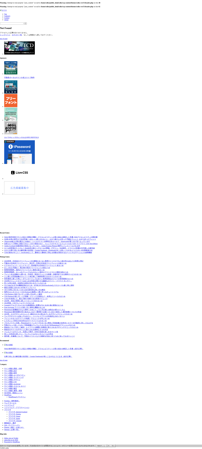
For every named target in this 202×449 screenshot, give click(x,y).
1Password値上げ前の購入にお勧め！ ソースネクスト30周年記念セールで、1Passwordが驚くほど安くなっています (47, 241)
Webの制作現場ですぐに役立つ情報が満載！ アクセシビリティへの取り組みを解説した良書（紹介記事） (43, 349)
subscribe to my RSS (11, 440)
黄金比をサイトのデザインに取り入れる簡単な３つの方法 (26, 329)
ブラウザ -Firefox (14, 414)
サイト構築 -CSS (10, 382)
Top (5, 14)
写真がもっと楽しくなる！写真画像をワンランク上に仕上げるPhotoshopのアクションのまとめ (39, 325)
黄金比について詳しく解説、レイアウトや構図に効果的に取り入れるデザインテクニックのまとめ (41, 327)
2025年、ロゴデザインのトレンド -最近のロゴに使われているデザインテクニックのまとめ (38, 314)
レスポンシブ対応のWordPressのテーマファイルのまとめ (25, 321)
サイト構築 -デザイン (12, 379)
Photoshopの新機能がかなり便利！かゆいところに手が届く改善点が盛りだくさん (34, 310)
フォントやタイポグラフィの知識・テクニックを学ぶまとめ (27, 318)
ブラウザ (7, 410)
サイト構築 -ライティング (14, 377)
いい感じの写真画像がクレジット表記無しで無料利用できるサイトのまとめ (32, 276)
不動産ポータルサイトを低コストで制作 (19, 77)
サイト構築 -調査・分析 (13, 368)
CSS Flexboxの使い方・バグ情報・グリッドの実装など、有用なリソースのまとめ (34, 296)
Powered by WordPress (12, 442)
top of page (3, 39)
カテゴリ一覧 (17, 35)
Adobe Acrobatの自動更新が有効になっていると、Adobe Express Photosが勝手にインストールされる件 (42, 246)
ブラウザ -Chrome (14, 421)
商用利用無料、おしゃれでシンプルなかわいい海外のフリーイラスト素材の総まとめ (36, 272)
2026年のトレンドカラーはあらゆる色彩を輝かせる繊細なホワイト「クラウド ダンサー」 (38, 281)
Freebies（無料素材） (12, 401)
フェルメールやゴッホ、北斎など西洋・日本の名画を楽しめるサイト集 (31, 332)
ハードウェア (9, 405)
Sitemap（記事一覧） (12, 429)
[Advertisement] (63, 211)
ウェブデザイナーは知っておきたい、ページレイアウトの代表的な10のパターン (34, 316)
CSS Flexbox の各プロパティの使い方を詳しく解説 (23, 294)
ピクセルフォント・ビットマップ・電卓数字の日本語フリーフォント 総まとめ (34, 265)
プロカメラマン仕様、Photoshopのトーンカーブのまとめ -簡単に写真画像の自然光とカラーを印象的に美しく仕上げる (48, 323)
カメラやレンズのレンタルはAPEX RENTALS (21, 137)
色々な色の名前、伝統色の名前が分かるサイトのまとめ (25, 283)
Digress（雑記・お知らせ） (14, 427)
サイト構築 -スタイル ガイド (15, 386)
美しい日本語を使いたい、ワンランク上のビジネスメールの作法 (28, 334)
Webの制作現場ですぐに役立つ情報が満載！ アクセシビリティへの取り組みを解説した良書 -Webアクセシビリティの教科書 (51, 237)
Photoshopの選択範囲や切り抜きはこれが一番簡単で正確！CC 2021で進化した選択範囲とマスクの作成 (42, 312)
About (6, 20)
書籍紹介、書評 (10, 423)
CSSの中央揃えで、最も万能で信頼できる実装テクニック (26, 298)
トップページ (5, 35)
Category (7, 16)
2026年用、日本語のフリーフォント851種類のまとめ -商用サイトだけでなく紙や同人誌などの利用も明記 (43, 261)
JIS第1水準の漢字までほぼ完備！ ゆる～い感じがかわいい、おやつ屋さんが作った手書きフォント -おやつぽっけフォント (50, 239)
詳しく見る (111, 446)
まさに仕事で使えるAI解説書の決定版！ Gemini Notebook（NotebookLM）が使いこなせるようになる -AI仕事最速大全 (48, 250)
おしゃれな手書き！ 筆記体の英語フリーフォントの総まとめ (27, 268)
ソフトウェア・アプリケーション (16, 407)
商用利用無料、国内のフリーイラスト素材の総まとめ (24, 270)
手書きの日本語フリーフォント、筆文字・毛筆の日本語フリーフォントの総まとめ (35, 263)
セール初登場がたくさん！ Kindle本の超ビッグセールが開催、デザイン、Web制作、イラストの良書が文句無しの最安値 (49, 248)
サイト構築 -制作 (10, 373)
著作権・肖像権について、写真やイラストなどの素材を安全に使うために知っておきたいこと (39, 336)
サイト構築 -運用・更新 (13, 391)
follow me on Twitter (11, 438)
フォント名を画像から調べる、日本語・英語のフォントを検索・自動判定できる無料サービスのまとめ (43, 274)
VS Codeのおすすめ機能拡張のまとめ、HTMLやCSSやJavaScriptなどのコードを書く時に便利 (39, 285)
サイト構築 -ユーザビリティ (14, 375)
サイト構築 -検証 (10, 388)
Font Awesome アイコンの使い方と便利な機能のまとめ (24, 307)
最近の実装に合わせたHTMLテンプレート (20, 287)
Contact (6, 18)
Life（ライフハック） (12, 425)
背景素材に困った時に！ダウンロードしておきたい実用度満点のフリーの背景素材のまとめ (38, 279)
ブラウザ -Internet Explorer (17, 412)
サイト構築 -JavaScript (12, 384)
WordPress (7, 395)
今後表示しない (101, 446)
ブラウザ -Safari (14, 418)
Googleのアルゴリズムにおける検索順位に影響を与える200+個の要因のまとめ (33, 305)
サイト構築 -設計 (10, 371)
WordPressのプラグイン (17, 397)
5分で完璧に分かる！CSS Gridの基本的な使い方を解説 (24, 290)
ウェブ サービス (10, 403)
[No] (116, 446)
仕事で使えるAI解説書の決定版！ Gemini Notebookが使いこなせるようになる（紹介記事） (38, 356)
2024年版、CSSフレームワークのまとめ (19, 303)
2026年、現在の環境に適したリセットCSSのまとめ (23, 301)
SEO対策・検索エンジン (13, 393)
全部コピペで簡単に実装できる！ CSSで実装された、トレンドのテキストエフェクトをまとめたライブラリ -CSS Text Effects (51, 244)
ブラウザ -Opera (14, 416)
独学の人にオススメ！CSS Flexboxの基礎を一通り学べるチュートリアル (31, 292)
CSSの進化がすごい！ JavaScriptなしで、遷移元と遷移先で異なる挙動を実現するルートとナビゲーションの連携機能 (48, 252)
